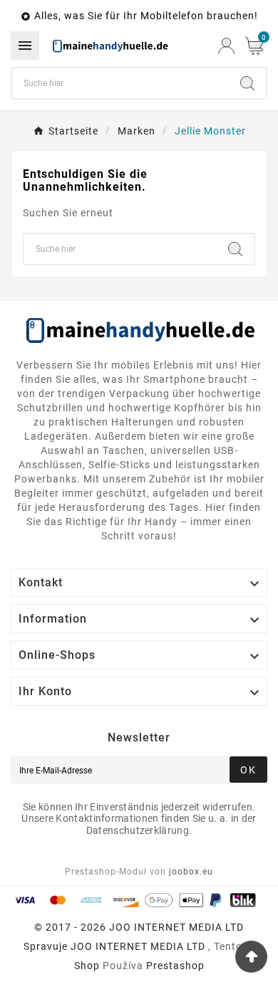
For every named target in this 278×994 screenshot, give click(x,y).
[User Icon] (226, 46)
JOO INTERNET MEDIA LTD (138, 946)
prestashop (175, 965)
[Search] (247, 83)
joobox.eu (191, 872)
